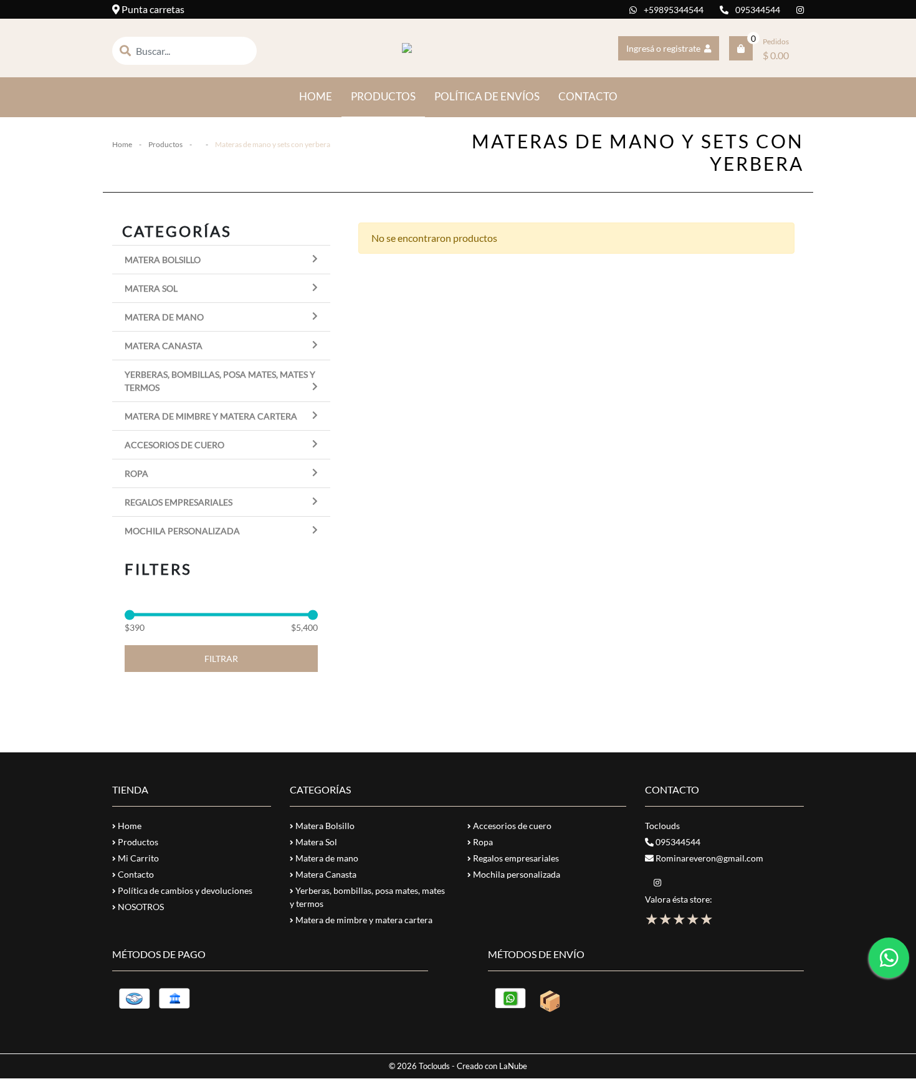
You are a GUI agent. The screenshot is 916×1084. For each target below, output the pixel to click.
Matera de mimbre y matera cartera (211, 416)
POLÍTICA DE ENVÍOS (487, 96)
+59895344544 (673, 9)
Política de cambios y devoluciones (184, 890)
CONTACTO (588, 96)
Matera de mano (164, 317)
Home (122, 144)
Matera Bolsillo (163, 259)
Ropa (136, 473)
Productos (165, 144)
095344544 (756, 9)
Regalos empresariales (178, 502)
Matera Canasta (164, 345)
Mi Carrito (137, 858)
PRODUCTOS (383, 96)
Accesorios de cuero (174, 444)
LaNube (513, 1066)
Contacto (135, 874)
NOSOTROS (140, 906)
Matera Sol (151, 288)
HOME (320, 96)
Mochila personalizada (182, 530)
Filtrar (221, 658)
